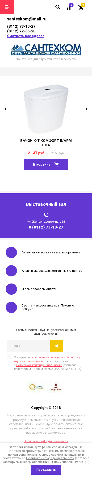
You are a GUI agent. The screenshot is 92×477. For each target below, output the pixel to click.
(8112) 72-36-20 (21, 31)
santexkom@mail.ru (26, 18)
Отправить (56, 346)
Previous (5, 109)
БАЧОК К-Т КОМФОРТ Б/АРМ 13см (46, 143)
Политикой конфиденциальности (39, 365)
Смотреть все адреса (25, 36)
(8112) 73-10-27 (21, 26)
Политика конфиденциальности (46, 441)
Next (86, 109)
